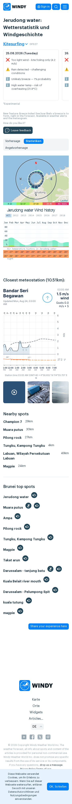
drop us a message (51, 765)
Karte (36, 699)
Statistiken (33, 141)
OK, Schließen (57, 786)
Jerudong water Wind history (31, 210)
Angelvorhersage (16, 148)
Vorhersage (12, 141)
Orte (36, 706)
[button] (55, 298)
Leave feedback (21, 130)
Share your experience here (48, 626)
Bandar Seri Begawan (15, 293)
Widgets (36, 712)
